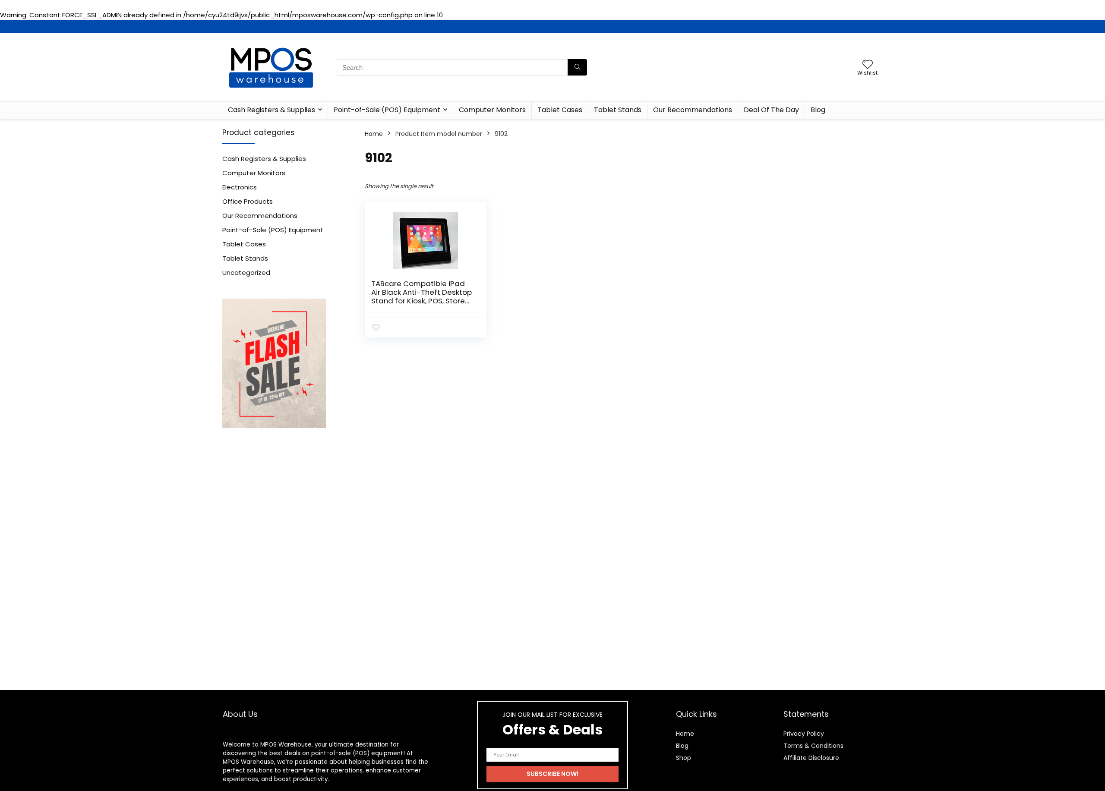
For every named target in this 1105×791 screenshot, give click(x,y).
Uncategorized (246, 272)
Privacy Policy (803, 733)
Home (374, 133)
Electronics (239, 187)
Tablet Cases (559, 110)
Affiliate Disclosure (811, 757)
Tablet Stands (617, 110)
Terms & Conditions (813, 745)
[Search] (577, 67)
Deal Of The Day (771, 110)
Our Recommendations (692, 110)
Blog (818, 110)
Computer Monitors (492, 110)
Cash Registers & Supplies (271, 110)
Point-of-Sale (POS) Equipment (387, 110)
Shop (683, 757)
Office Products (247, 201)
